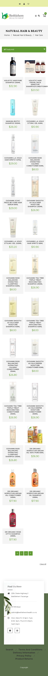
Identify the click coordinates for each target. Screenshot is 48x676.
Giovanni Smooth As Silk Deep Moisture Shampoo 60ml (13, 324)
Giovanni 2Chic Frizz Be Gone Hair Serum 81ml (13, 202)
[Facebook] (10, 630)
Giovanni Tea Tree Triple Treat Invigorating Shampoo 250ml (35, 281)
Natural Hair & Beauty (22, 35)
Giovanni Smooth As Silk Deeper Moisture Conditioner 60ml (35, 364)
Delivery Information (24, 653)
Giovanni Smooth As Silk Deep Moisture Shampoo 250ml (35, 203)
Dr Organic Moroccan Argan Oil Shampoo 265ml (35, 494)
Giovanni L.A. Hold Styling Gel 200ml (13, 242)
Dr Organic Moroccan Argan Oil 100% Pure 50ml (35, 451)
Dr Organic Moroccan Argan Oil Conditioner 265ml (13, 494)
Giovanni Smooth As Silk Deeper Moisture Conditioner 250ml (35, 410)
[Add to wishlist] (28, 4)
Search (9, 649)
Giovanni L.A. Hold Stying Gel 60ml (35, 122)
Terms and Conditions (30, 649)
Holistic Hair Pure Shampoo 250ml (13, 81)
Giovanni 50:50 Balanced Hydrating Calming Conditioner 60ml (35, 162)
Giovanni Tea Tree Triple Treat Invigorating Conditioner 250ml (13, 410)
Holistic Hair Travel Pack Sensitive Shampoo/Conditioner (35, 83)
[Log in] (20, 4)
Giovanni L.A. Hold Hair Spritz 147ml (13, 159)
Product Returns (24, 659)
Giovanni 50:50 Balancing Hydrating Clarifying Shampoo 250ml (13, 452)
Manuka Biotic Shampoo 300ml (12, 122)
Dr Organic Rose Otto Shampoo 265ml (13, 534)
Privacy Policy (24, 656)
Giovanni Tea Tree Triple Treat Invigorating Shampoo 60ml (35, 324)
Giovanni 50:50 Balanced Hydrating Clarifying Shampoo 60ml (13, 282)
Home (7, 35)
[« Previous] (17, 553)
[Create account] (24, 4)
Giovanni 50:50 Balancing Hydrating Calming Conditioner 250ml (13, 366)
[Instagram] (17, 630)
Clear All (43, 564)
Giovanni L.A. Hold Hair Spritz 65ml (35, 242)
